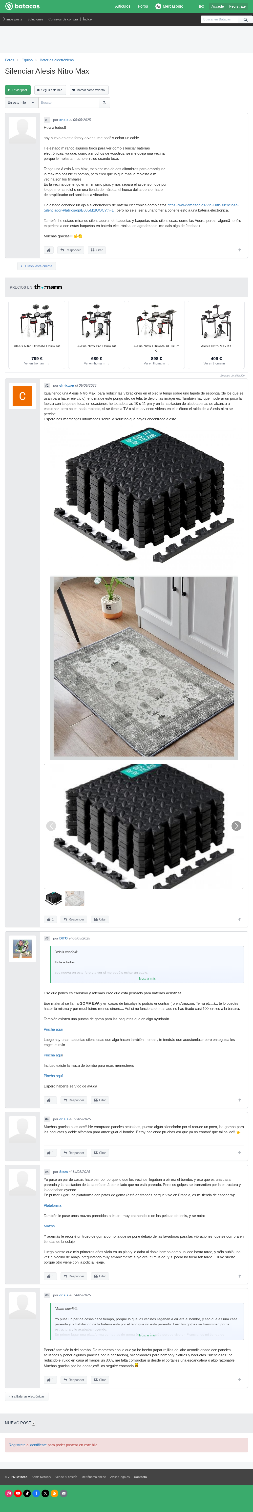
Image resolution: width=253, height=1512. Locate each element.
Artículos (122, 6)
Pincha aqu (53, 1055)
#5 (47, 1172)
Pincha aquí (53, 1029)
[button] (236, 826)
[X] (45, 1493)
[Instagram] (9, 1493)
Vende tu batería (66, 1477)
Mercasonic (173, 6)
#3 (47, 938)
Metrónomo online (94, 1477)
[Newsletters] (63, 1493)
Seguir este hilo (51, 90)
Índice (87, 19)
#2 (47, 385)
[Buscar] (245, 19)
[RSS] (54, 1493)
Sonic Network (41, 1477)
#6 (47, 1295)
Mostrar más (147, 978)
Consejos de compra (63, 19)
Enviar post (19, 90)
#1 (47, 120)
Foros (143, 6)
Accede (217, 6)
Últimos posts (12, 19)
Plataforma (52, 1205)
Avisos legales (120, 1477)
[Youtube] (18, 1493)
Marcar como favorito (91, 90)
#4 (47, 1119)
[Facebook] (36, 1493)
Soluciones (35, 19)
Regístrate (237, 6)
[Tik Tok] (27, 1493)
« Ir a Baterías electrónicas (26, 1396)
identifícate (38, 1445)
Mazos (49, 1226)
